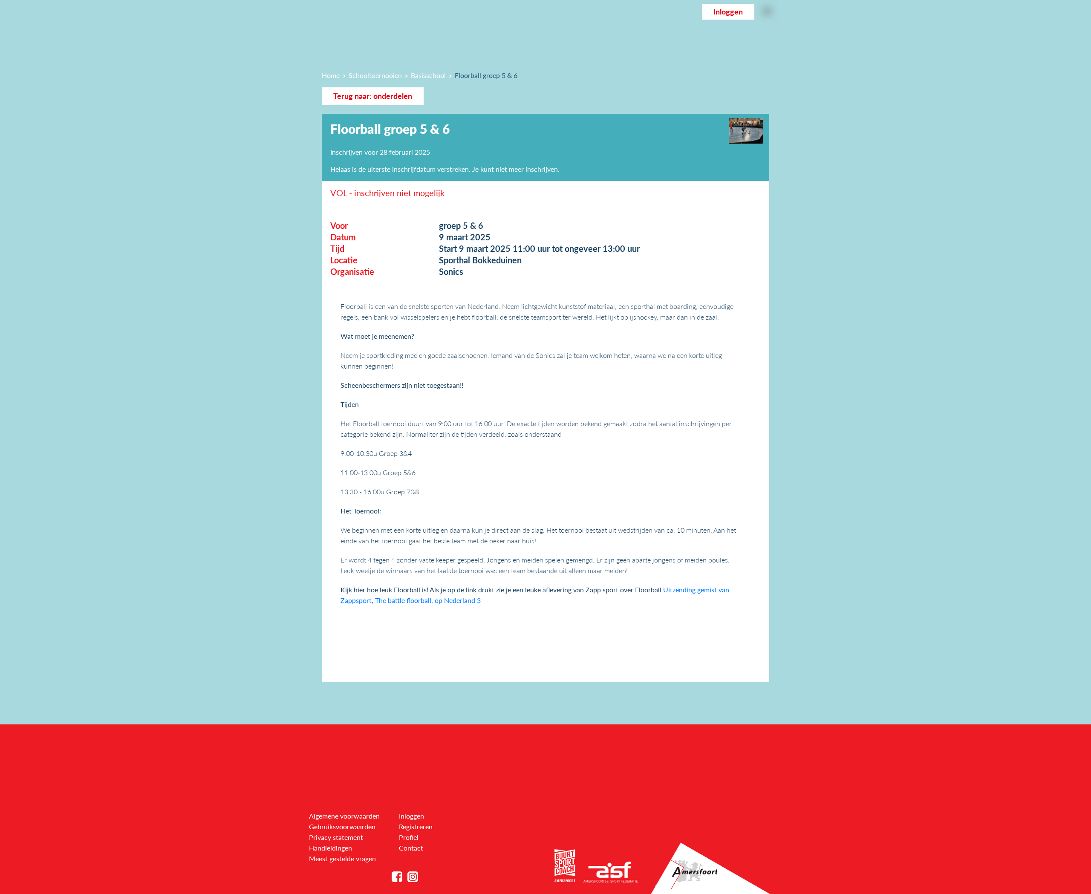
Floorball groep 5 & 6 (486, 75)
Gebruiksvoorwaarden (342, 826)
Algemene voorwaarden (344, 816)
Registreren (416, 826)
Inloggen (728, 11)
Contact (411, 848)
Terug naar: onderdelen (372, 96)
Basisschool (428, 75)
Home (331, 75)
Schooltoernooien (375, 75)
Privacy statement (336, 837)
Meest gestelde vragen (342, 858)
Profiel (409, 837)
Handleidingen (330, 848)
